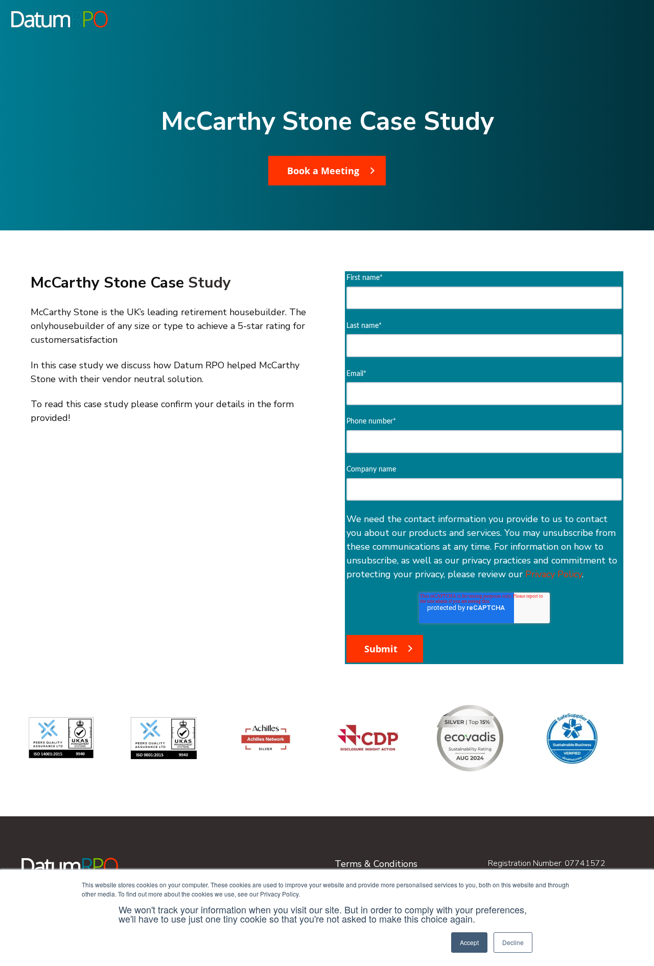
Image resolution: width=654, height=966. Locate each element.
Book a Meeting (323, 170)
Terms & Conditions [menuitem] (376, 864)
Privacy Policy (553, 574)
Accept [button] (469, 942)
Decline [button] (513, 942)
